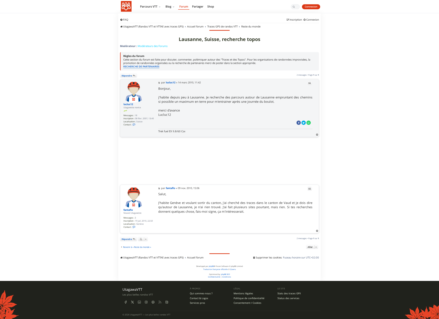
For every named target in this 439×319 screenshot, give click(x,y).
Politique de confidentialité (249, 298)
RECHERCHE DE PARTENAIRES (141, 66)
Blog (168, 6)
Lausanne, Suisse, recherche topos (219, 39)
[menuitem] (124, 20)
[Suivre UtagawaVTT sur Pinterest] (153, 302)
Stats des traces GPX (289, 293)
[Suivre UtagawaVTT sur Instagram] (146, 302)
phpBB (211, 266)
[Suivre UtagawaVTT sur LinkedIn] (139, 302)
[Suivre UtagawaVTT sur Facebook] (125, 302)
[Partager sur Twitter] (303, 123)
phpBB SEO (225, 274)
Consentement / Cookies (247, 302)
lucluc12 (128, 104)
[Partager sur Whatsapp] (308, 123)
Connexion (311, 6)
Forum (183, 6)
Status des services (288, 298)
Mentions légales (243, 293)
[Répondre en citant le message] (309, 83)
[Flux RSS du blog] (167, 302)
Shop (210, 6)
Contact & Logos (199, 298)
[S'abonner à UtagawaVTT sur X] (132, 302)
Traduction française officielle (215, 269)
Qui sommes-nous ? (201, 293)
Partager (197, 6)
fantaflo (128, 210)
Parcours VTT (149, 6)
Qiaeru (233, 269)
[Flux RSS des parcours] (160, 302)
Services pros (197, 302)
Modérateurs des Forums (153, 46)
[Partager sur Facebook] (298, 123)
